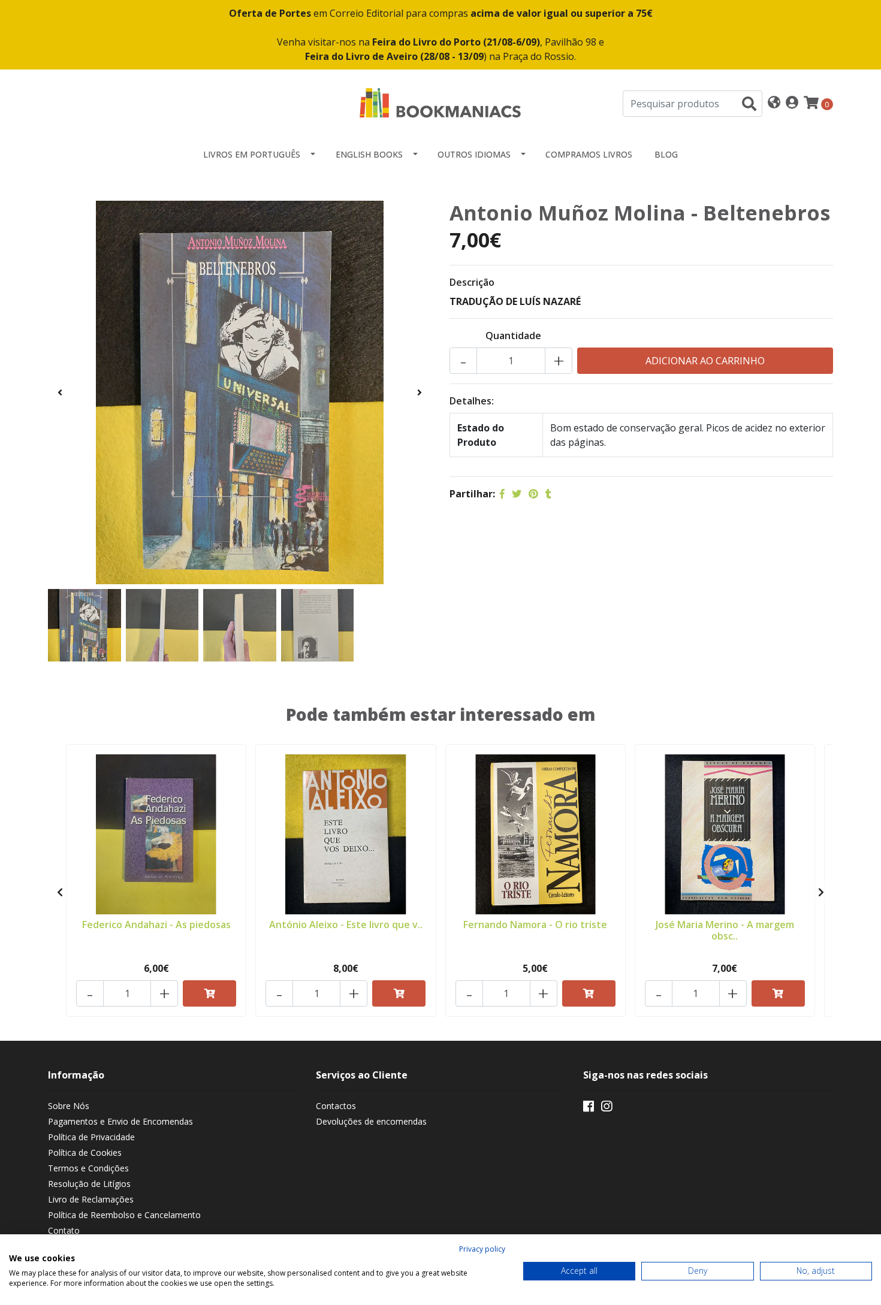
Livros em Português (251, 154)
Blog (666, 154)
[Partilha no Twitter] (516, 493)
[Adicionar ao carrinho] (209, 993)
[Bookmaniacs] (440, 102)
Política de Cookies (85, 1152)
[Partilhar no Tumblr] (548, 493)
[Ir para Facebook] (588, 1108)
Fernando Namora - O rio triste (535, 924)
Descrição (471, 282)
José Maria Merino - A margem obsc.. (725, 930)
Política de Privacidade (91, 1137)
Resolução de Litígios (89, 1183)
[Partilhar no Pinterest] (533, 493)
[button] (774, 103)
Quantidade (513, 335)
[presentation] (60, 392)
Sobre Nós (68, 1105)
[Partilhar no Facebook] (502, 493)
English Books (369, 154)
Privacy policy (482, 1249)
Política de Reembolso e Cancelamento (124, 1215)
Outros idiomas (474, 154)
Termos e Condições (88, 1168)
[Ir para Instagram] (606, 1108)
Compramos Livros (588, 154)
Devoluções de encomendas (371, 1121)
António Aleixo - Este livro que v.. (346, 924)
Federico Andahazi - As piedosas (156, 924)
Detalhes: (471, 400)
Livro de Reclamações (91, 1199)
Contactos (336, 1105)
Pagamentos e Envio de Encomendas (120, 1121)
